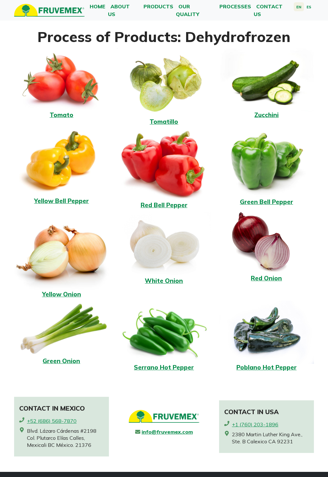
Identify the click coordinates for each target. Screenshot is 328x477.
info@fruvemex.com (167, 432)
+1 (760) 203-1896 (255, 424)
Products (158, 6)
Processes (235, 6)
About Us (119, 10)
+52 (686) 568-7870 (52, 421)
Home (97, 6)
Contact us (268, 10)
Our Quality (187, 10)
